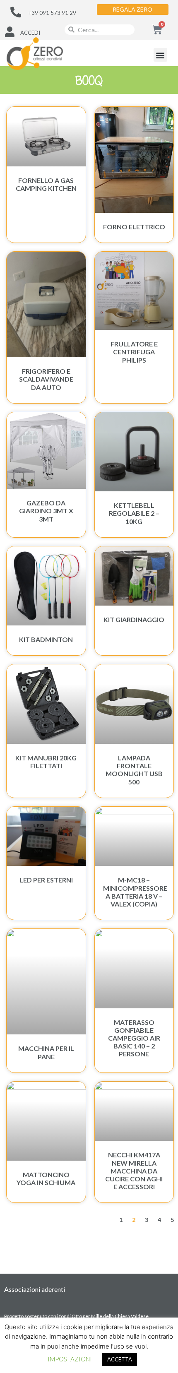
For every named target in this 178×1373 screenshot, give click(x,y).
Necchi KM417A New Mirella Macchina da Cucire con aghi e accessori (134, 1170)
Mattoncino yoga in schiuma (46, 1178)
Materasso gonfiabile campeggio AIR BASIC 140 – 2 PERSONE (134, 1038)
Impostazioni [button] (70, 1359)
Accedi (30, 32)
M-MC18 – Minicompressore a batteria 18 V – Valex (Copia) (135, 892)
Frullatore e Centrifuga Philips (134, 351)
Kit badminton (46, 639)
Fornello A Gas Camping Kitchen (46, 184)
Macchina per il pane (46, 1052)
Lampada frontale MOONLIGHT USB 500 (134, 770)
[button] (160, 55)
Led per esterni (46, 880)
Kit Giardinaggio (133, 619)
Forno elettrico (134, 227)
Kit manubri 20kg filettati (46, 761)
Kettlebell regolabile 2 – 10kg (134, 513)
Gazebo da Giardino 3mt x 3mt (46, 510)
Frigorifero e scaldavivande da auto (46, 379)
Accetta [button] (119, 1359)
